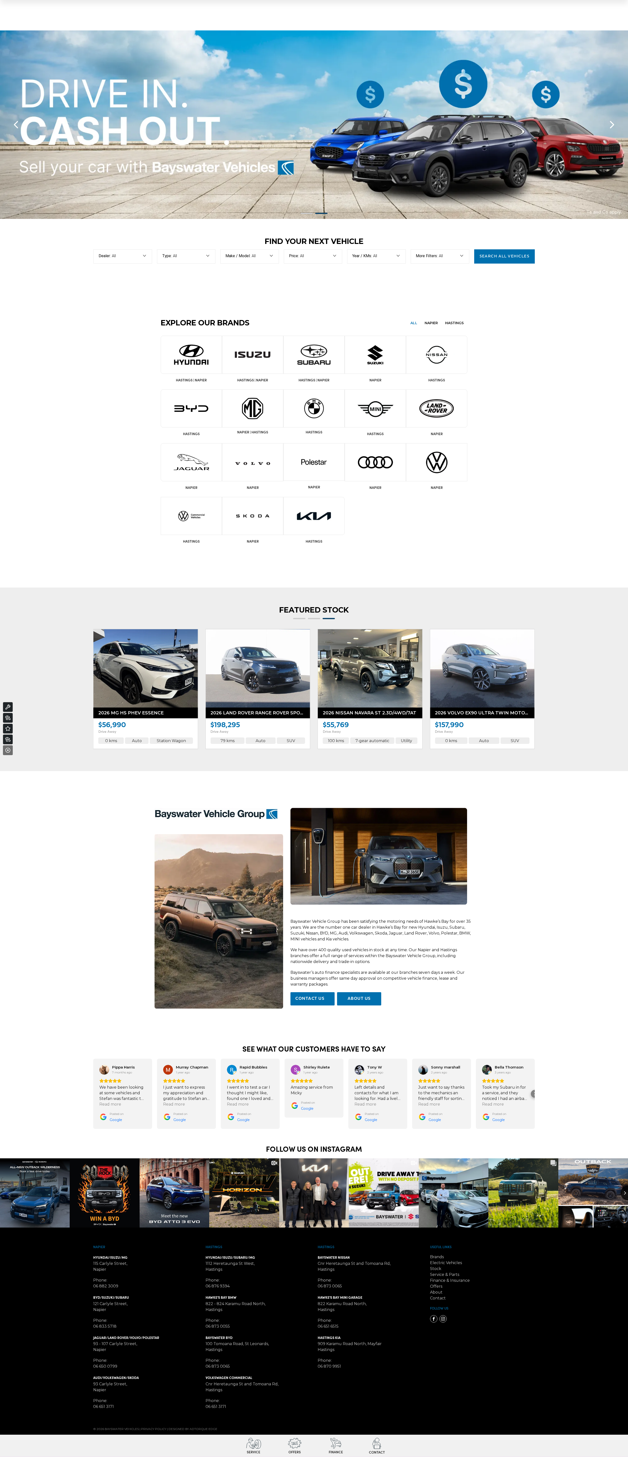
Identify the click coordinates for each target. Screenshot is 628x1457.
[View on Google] (104, 1070)
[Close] (8, 750)
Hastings (259, 431)
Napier (243, 431)
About (436, 1292)
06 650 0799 (105, 1366)
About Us (359, 999)
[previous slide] (16, 124)
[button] (93, 1094)
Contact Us (310, 999)
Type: (167, 256)
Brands (437, 1257)
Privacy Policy (153, 1429)
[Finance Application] (8, 739)
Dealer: (105, 256)
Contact (438, 1298)
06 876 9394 (218, 1286)
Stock (435, 1268)
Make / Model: (237, 256)
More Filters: (427, 256)
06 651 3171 (103, 1406)
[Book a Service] (8, 707)
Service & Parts (444, 1274)
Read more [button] (110, 1104)
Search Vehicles (505, 256)
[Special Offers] (8, 729)
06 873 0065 (218, 1366)
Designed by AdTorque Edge (193, 1429)
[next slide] (612, 124)
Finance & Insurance (450, 1280)
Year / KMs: (362, 256)
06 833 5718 (105, 1326)
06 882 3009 (105, 1286)
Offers (436, 1286)
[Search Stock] (8, 718)
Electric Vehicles (446, 1262)
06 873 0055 (218, 1326)
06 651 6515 (328, 1326)
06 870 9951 (329, 1366)
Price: (294, 256)
